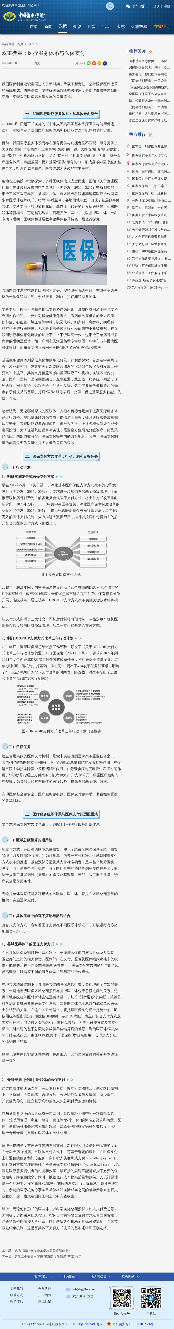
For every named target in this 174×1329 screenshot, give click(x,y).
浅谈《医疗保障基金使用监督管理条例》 (43, 1250)
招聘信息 (16, 1301)
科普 (92, 26)
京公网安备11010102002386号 (133, 1324)
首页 (34, 26)
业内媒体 (69, 1276)
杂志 (121, 26)
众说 (77, 26)
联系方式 (16, 1295)
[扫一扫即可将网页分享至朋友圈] (128, 6)
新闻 (48, 26)
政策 (63, 26)
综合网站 (128, 1276)
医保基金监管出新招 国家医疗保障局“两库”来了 (48, 1256)
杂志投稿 (139, 26)
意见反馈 (44, 1301)
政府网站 (40, 1276)
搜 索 (110, 6)
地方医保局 (98, 1276)
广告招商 (44, 1295)
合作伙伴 (44, 1288)
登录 (156, 6)
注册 (167, 6)
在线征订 (162, 26)
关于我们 (16, 1288)
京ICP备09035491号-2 (87, 1324)
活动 (106, 26)
